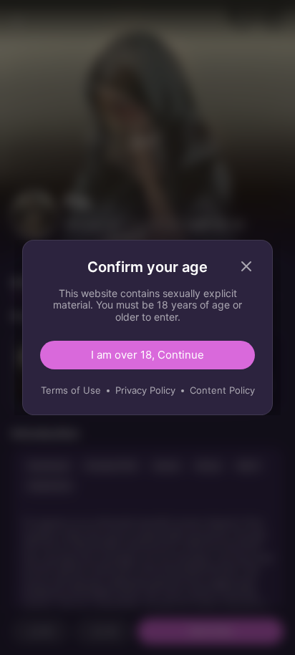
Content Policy (222, 390)
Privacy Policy (145, 390)
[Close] (246, 266)
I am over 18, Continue (147, 355)
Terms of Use (71, 390)
